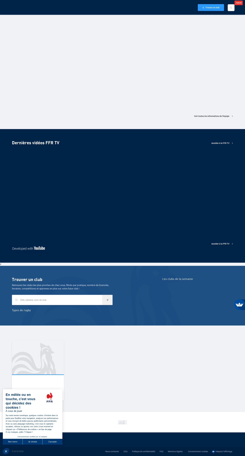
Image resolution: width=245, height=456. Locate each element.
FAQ (161, 451)
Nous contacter (112, 451)
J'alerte (239, 3)
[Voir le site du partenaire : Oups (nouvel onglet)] (122, 422)
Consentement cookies (198, 451)
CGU (125, 451)
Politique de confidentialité (143, 451)
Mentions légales (175, 451)
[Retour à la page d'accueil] (17, 7)
